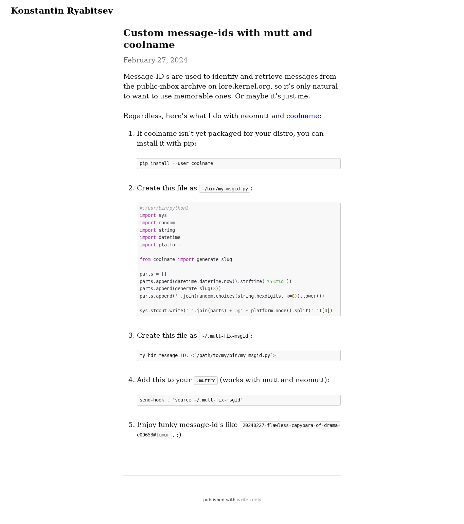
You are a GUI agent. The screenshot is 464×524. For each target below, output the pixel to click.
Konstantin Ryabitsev (62, 10)
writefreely (249, 499)
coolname (302, 116)
